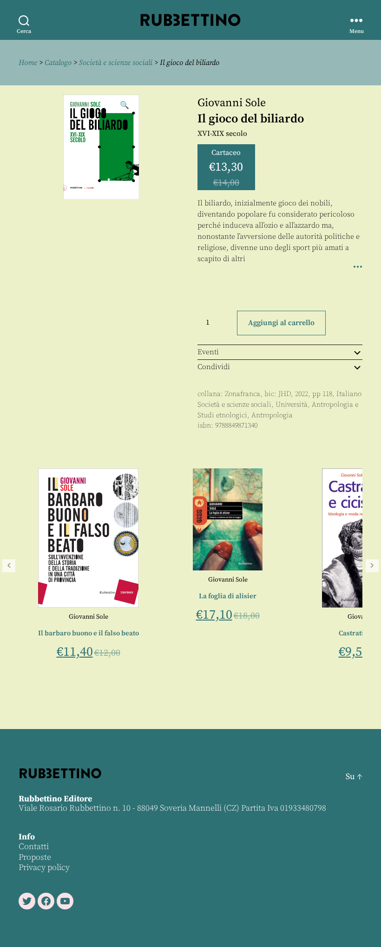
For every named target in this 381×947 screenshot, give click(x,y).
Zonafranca (242, 394)
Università (292, 404)
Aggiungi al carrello (281, 322)
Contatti (34, 846)
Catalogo (58, 62)
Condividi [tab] (213, 366)
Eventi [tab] (208, 352)
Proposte (35, 857)
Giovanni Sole (231, 103)
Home (28, 62)
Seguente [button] (372, 565)
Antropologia (272, 415)
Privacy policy (44, 867)
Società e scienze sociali (115, 62)
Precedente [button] (8, 565)
